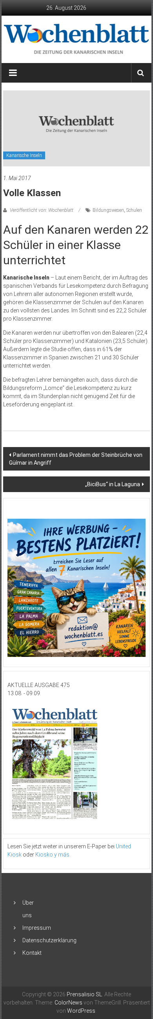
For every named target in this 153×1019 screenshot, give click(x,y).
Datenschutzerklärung (49, 940)
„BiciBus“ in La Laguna (112, 484)
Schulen (134, 210)
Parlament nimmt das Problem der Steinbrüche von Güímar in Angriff (75, 459)
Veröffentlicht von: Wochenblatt (42, 210)
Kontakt (32, 953)
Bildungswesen (108, 210)
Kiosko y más (52, 854)
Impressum (36, 928)
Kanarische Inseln (24, 155)
